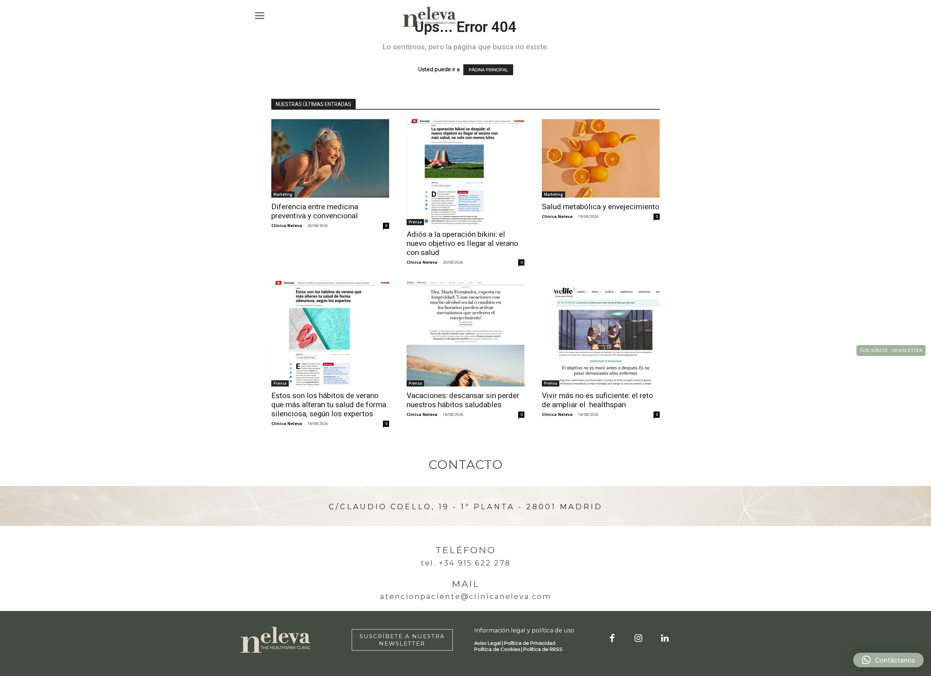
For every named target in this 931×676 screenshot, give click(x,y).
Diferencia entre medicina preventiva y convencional (314, 211)
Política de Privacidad (529, 643)
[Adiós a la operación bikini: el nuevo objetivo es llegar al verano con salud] (465, 172)
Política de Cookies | (498, 649)
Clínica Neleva (286, 225)
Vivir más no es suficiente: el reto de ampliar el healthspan (597, 400)
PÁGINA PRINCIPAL (488, 69)
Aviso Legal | (489, 643)
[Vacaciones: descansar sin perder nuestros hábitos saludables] (465, 334)
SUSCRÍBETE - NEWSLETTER (891, 350)
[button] (888, 660)
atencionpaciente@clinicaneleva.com (465, 596)
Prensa (415, 221)
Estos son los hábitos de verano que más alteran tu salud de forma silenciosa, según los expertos (328, 404)
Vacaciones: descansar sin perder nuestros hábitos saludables (463, 400)
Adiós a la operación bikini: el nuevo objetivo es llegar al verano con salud (462, 243)
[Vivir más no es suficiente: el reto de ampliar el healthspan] (601, 334)
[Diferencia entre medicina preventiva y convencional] (330, 158)
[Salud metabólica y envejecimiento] (601, 158)
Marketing (282, 194)
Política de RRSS (543, 649)
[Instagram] (638, 638)
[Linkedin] (665, 638)
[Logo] (429, 17)
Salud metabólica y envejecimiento (600, 206)
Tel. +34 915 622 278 (466, 563)
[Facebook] (612, 638)
